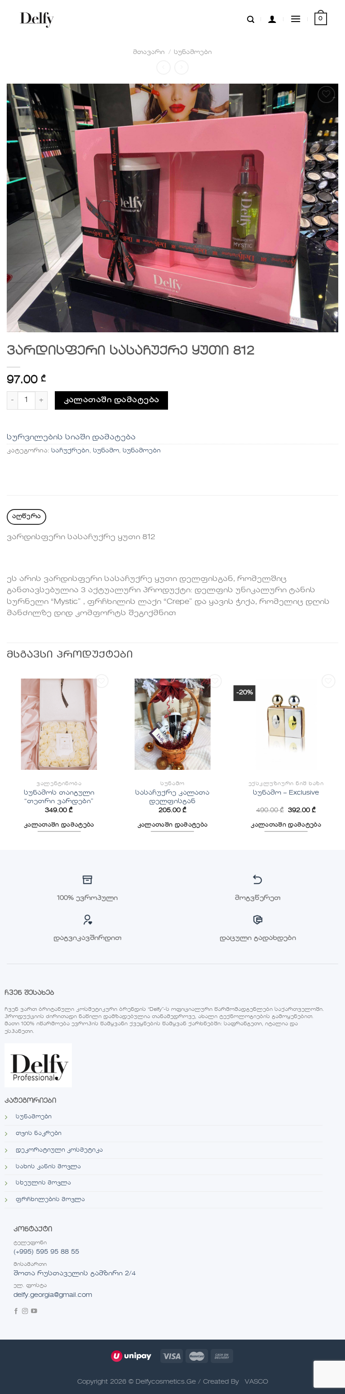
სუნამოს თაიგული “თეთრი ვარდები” (59, 797)
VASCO (256, 1382)
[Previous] (7, 760)
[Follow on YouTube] (34, 1312)
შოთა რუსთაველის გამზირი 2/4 (74, 1273)
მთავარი (149, 52)
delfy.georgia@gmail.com (52, 1295)
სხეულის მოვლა (43, 1183)
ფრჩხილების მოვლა (50, 1199)
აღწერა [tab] (26, 516)
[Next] (338, 760)
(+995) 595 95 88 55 (46, 1252)
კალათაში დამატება (111, 400)
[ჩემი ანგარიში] (272, 19)
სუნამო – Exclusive (286, 793)
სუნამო (106, 451)
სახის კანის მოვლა (48, 1167)
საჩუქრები (70, 451)
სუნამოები (193, 52)
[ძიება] (250, 18)
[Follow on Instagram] (25, 1312)
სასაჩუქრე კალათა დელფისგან (172, 797)
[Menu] (295, 19)
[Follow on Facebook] (16, 1312)
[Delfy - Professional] (39, 19)
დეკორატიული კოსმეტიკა (59, 1150)
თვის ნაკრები (39, 1133)
